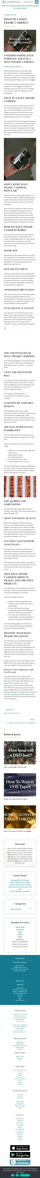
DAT (20, 1108)
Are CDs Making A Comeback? (20, 891)
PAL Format (20, 1077)
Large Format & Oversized (20, 1014)
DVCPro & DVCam (20, 1079)
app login (20, 995)
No (17, 1175)
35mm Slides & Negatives (20, 1025)
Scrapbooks (20, 1049)
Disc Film (20, 1030)
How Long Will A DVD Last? (15, 767)
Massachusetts (20, 1118)
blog (20, 998)
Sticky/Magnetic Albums (20, 1045)
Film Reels (20, 929)
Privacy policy (25, 1175)
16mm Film (20, 1094)
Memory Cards (20, 1056)
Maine (20, 1127)
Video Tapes (20, 927)
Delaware (20, 1136)
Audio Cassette (20, 1101)
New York (20, 1120)
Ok (13, 1175)
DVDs (20, 1060)
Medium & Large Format (20, 1032)
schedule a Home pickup (20, 993)
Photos (20, 934)
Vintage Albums (20, 1047)
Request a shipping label (20, 991)
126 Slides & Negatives (20, 1026)
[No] (38, 1172)
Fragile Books (20, 1042)
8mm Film (20, 1096)
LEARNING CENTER (10, 15)
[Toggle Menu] (37, 2)
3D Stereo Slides (20, 1028)
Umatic (20, 1080)
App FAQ (21, 1000)
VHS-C (20, 1075)
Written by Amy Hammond (13, 66)
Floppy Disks (20, 1058)
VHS (20, 1071)
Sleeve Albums (20, 1044)
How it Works (20, 988)
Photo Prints (20, 1021)
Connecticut (20, 1125)
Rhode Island (20, 1133)
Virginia (20, 1138)
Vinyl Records (20, 1103)
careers (20, 997)
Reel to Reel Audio (20, 1105)
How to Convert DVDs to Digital (17, 831)
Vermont (20, 1131)
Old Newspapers (20, 1019)
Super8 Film (20, 1098)
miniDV (20, 1073)
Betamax (20, 1084)
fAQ (17, 1000)
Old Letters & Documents (20, 1017)
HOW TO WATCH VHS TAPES (16, 799)
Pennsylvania (20, 1124)
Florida (20, 1140)
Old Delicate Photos (20, 1016)
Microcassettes (20, 1106)
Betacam (19, 1082)
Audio (20, 932)
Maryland (20, 1134)
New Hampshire (19, 1129)
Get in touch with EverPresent (23, 663)
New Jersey (20, 1122)
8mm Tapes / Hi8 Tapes (20, 1070)
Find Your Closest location (20, 989)
